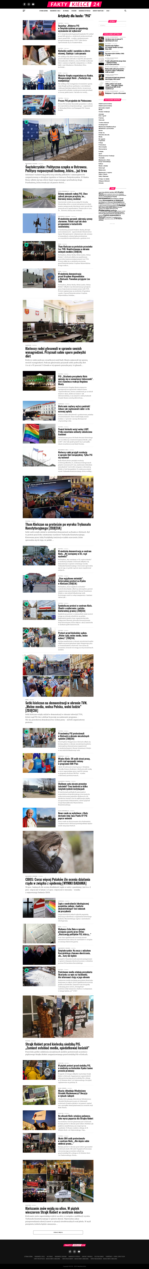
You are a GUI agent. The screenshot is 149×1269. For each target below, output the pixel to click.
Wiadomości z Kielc (55, 11)
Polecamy (104, 210)
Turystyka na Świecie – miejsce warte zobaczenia (103, 1259)
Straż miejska (103, 147)
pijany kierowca (110, 208)
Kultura (101, 164)
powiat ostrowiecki (106, 212)
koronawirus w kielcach (113, 200)
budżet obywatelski (108, 194)
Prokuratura (102, 145)
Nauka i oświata (103, 166)
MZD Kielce (113, 207)
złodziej (101, 220)
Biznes (101, 130)
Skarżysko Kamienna (109, 213)
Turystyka (101, 158)
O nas (107, 11)
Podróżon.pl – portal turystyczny (115, 1256)
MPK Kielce (102, 207)
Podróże (101, 118)
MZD (107, 207)
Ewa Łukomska (108, 195)
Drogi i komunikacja (105, 161)
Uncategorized (103, 124)
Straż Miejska (118, 213)
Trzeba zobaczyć (104, 122)
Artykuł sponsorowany (105, 103)
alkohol (107, 192)
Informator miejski (104, 108)
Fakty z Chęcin (103, 174)
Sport (100, 153)
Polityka (101, 151)
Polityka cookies (99, 1256)
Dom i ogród (102, 116)
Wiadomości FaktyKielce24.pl (107, 127)
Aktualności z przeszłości (106, 128)
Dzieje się (102, 132)
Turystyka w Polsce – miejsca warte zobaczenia (47, 1259)
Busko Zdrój (115, 194)
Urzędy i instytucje (104, 111)
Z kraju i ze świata (104, 179)
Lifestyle (101, 114)
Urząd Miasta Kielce (116, 217)
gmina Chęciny (115, 195)
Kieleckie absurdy (104, 135)
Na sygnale (66, 11)
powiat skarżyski (115, 212)
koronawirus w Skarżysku (111, 204)
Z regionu (73, 11)
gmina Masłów (122, 195)
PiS (117, 208)
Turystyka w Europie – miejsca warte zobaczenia (75, 1259)
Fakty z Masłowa (103, 176)
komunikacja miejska (110, 196)
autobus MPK (114, 192)
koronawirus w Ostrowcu (106, 202)
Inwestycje (101, 196)
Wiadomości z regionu (105, 172)
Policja (101, 143)
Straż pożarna (103, 149)
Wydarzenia (102, 170)
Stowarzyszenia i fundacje (106, 156)
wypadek (101, 219)
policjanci (119, 211)
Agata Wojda (102, 192)
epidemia (101, 195)
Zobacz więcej (58, 1232)
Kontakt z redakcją (87, 1256)
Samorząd (102, 168)
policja (113, 210)
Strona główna (43, 11)
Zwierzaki (101, 120)
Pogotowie (102, 140)
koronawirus (105, 198)
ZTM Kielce (118, 219)
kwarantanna (113, 206)
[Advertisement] (112, 250)
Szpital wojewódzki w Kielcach (110, 216)
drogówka (121, 194)
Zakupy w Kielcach (104, 181)
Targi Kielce (109, 217)
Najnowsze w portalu (84, 11)
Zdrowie (101, 183)
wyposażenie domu (109, 218)
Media (100, 109)
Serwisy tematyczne (98, 11)
